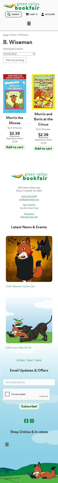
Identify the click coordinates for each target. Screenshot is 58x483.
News (29, 360)
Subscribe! (29, 406)
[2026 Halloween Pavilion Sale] (29, 258)
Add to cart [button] (14, 147)
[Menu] (29, 23)
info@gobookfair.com (29, 199)
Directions (29, 213)
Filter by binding (15, 60)
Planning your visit (29, 217)
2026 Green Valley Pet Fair (18, 347)
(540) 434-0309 (29, 196)
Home (5, 35)
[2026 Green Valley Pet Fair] (29, 320)
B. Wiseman (16, 128)
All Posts (21, 360)
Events (38, 360)
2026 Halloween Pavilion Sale (20, 286)
